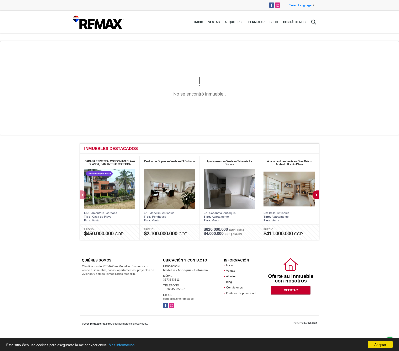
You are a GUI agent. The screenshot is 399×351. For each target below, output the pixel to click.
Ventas (214, 22)
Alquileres (234, 22)
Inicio (198, 22)
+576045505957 (174, 289)
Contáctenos (294, 22)
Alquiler (231, 276)
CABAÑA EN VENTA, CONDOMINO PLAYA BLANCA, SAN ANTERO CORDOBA (110, 163)
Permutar (256, 22)
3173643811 (171, 279)
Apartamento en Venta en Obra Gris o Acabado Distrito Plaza (289, 163)
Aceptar (380, 344)
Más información (121, 344)
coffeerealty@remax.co (178, 298)
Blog (274, 22)
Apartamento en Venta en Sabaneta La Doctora (229, 163)
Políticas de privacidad (241, 293)
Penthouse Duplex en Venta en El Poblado (169, 161)
